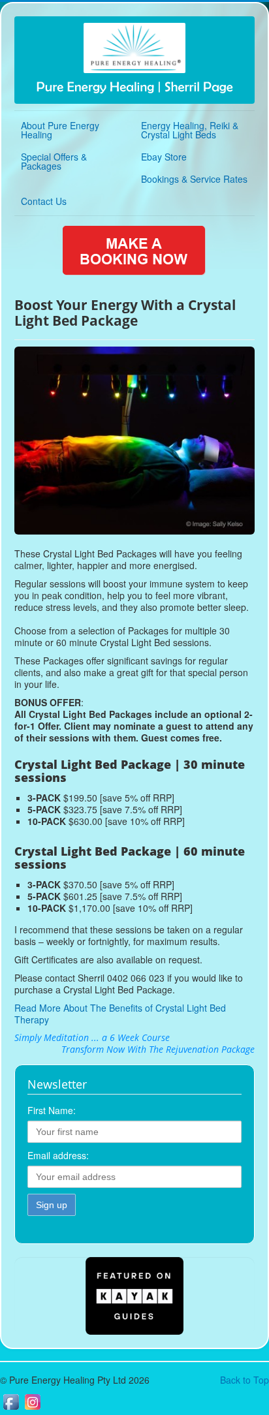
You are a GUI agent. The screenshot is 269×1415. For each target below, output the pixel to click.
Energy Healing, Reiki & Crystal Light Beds (189, 130)
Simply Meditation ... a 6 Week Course (92, 1038)
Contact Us (44, 201)
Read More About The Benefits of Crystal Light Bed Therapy (120, 1013)
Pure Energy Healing (135, 87)
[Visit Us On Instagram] (32, 1408)
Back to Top (244, 1379)
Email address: (58, 1155)
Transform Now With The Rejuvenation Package (158, 1049)
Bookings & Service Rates (194, 178)
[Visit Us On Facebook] (11, 1408)
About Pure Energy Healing (60, 130)
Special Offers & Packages (54, 161)
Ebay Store (164, 156)
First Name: (51, 1110)
